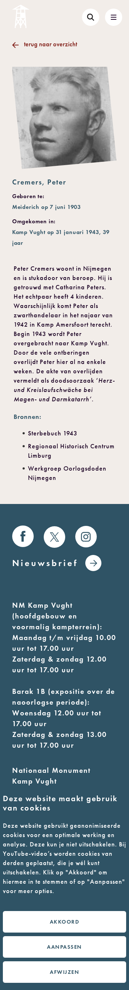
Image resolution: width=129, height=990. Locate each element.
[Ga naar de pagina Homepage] (20, 16)
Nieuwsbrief (45, 563)
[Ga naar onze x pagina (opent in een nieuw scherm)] (54, 537)
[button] (113, 17)
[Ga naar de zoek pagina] (90, 17)
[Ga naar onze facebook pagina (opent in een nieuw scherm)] (23, 536)
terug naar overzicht (50, 44)
